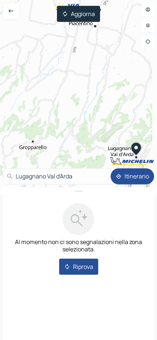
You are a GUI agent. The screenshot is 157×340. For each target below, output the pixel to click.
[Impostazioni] (148, 25)
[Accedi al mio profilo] (148, 9)
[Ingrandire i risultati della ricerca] (78, 191)
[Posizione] (148, 41)
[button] (136, 149)
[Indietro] (11, 11)
